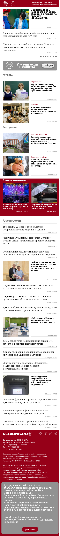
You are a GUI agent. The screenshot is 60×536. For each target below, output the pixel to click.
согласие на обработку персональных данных (25, 498)
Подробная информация (12, 479)
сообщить (48, 65)
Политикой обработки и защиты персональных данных (22, 506)
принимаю (30, 529)
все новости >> (48, 56)
